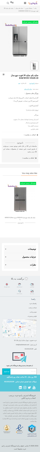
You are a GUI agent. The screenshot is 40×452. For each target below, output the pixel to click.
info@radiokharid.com (22, 344)
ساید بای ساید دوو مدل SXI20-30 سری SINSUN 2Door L (20, 218)
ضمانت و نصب (33, 307)
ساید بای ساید (28, 89)
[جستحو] (8, 3)
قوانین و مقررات (32, 316)
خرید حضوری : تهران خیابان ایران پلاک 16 (25, 340)
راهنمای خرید (33, 303)
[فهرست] (25, 3)
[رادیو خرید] (32, 3)
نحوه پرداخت (33, 312)
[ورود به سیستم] (4, 3)
